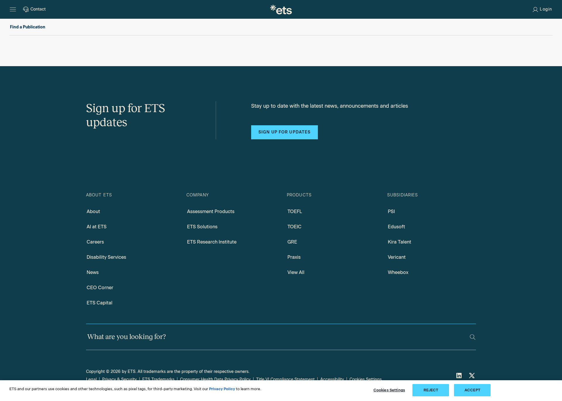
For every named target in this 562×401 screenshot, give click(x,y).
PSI (391, 211)
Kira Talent (399, 242)
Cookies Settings (365, 379)
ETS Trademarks (158, 379)
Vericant (397, 257)
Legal (91, 379)
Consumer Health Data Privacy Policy (215, 379)
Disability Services (106, 257)
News (93, 272)
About (93, 211)
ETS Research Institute (212, 242)
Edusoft (396, 226)
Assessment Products (210, 211)
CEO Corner (100, 287)
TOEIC (294, 226)
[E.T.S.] (281, 9)
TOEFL (294, 211)
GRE (292, 242)
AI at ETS (97, 226)
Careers (95, 242)
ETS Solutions (202, 226)
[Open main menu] (12, 9)
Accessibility (332, 379)
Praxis (294, 257)
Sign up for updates (284, 132)
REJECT (431, 390)
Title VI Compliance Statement (285, 379)
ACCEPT (472, 390)
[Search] (472, 337)
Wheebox (398, 272)
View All (295, 272)
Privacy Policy (222, 389)
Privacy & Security (119, 379)
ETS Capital (99, 303)
